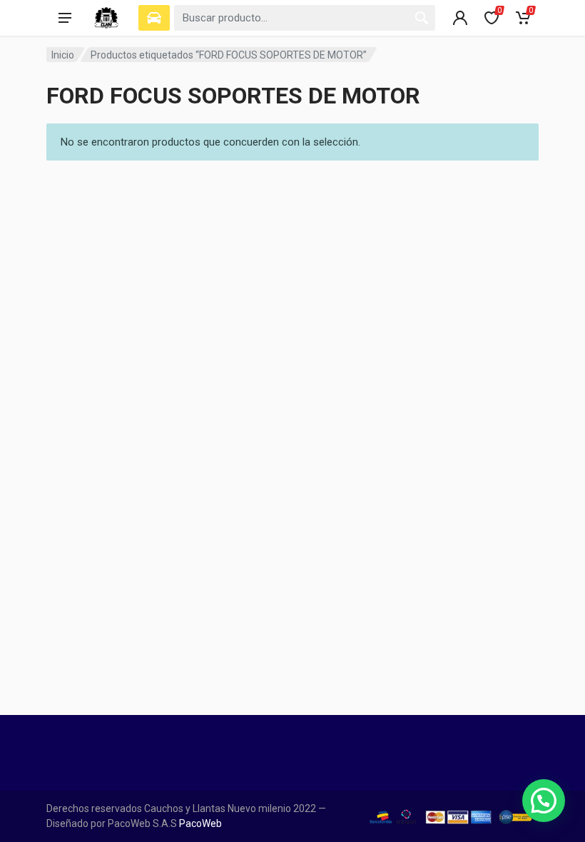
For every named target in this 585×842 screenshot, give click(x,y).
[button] (543, 800)
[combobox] (304, 18)
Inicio (62, 55)
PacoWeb (199, 823)
